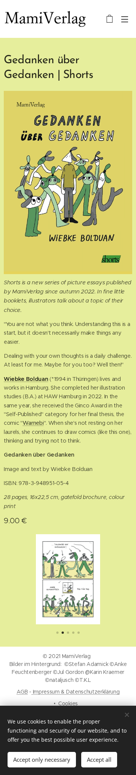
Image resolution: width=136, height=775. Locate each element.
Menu (124, 19)
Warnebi (33, 422)
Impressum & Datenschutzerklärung (75, 691)
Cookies (68, 703)
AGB (22, 691)
